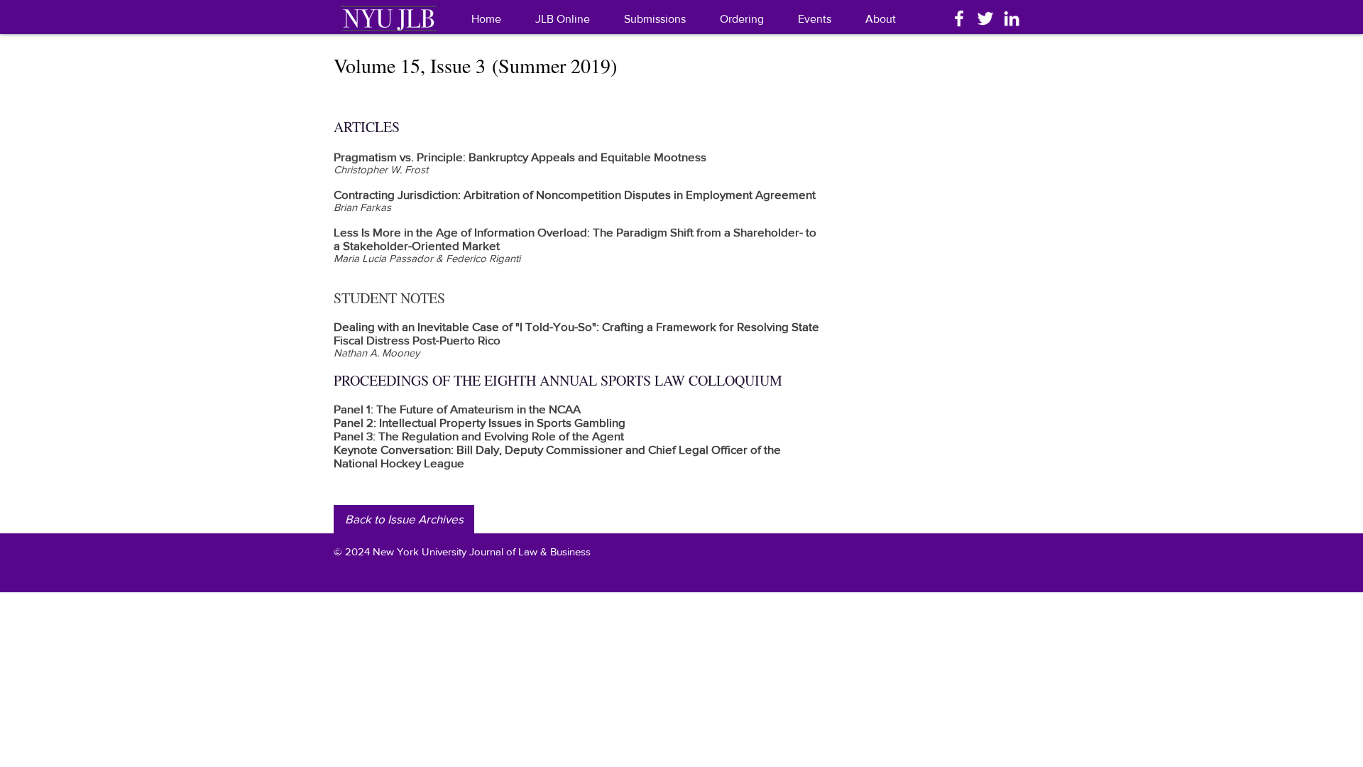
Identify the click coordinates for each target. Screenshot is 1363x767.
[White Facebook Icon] (959, 18)
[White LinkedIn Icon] (1011, 18)
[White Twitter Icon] (985, 18)
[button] (880, 19)
